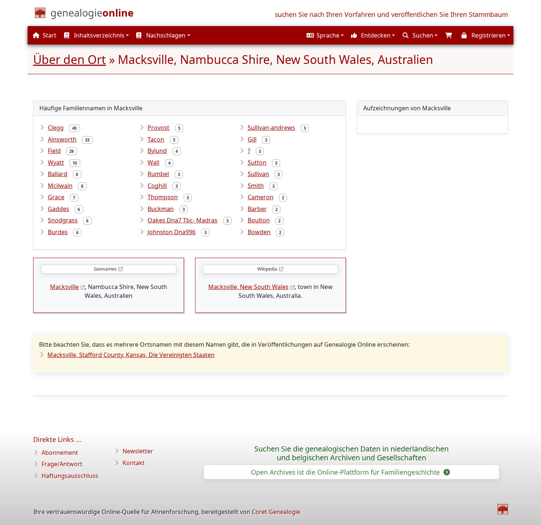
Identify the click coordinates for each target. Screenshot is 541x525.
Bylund (157, 151)
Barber (257, 209)
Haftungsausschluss (70, 476)
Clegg (56, 128)
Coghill (157, 186)
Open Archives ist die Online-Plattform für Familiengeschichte (346, 472)
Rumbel (158, 174)
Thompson (163, 197)
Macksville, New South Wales (248, 287)
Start (48, 35)
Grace (56, 197)
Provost (158, 128)
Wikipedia (267, 269)
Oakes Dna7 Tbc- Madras (183, 220)
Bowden (259, 232)
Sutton (257, 162)
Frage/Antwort (62, 464)
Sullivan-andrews (271, 128)
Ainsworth (62, 139)
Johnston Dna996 (171, 232)
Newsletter (138, 451)
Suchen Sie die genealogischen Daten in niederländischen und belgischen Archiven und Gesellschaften (351, 453)
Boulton (259, 220)
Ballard (57, 174)
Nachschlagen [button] (165, 35)
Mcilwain (60, 186)
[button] (324, 35)
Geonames (105, 269)
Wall (153, 162)
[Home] (503, 509)
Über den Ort (69, 59)
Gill (252, 139)
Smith (256, 186)
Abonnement (60, 453)
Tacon (156, 139)
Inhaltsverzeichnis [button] (98, 35)
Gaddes (58, 209)
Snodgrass (63, 220)
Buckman (161, 209)
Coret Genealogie (276, 512)
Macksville (64, 287)
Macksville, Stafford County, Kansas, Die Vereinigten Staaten (131, 355)
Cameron (260, 197)
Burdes (58, 232)
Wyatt (56, 162)
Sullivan (258, 174)
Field (54, 151)
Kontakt (134, 463)
